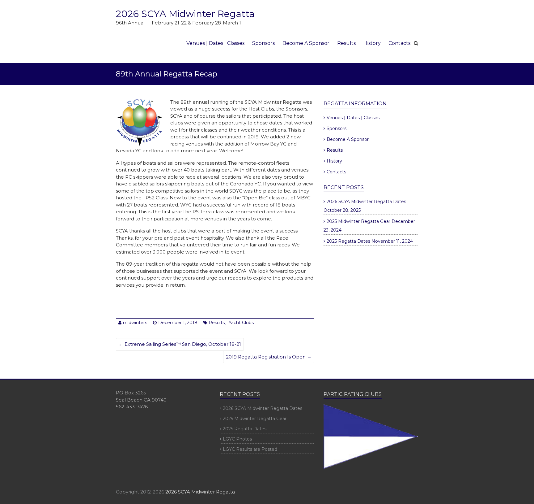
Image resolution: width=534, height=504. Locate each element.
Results (346, 43)
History (372, 43)
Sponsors (263, 43)
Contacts (399, 43)
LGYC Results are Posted (250, 449)
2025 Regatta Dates (348, 241)
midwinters (135, 322)
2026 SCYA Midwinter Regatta (185, 14)
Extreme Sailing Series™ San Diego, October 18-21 (180, 344)
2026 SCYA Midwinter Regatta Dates (366, 201)
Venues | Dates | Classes (215, 43)
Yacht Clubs (241, 322)
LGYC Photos (237, 439)
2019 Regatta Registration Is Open (269, 357)
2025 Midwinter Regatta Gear (358, 221)
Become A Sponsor (305, 43)
